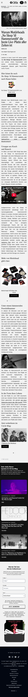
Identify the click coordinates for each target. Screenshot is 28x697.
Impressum (14, 683)
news (3, 502)
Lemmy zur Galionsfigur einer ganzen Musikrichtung (14, 139)
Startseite (3, 6)
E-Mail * (5, 578)
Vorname (4, 585)
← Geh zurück (4, 459)
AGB (14, 679)
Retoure (14, 677)
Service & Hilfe (14, 673)
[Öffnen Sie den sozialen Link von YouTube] (15, 656)
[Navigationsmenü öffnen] (2, 2)
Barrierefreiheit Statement (14, 685)
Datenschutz (14, 681)
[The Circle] (14, 2)
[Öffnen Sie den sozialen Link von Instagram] (12, 656)
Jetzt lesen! (5, 446)
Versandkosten (14, 669)
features (4, 530)
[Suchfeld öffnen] (22, 2)
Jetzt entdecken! (14, 295)
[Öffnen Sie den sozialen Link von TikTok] (18, 656)
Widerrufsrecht (14, 675)
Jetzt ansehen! (11, 95)
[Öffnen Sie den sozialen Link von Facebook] (9, 656)
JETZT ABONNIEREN (14, 606)
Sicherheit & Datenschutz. (15, 616)
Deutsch (13, 690)
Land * (4, 592)
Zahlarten (14, 671)
